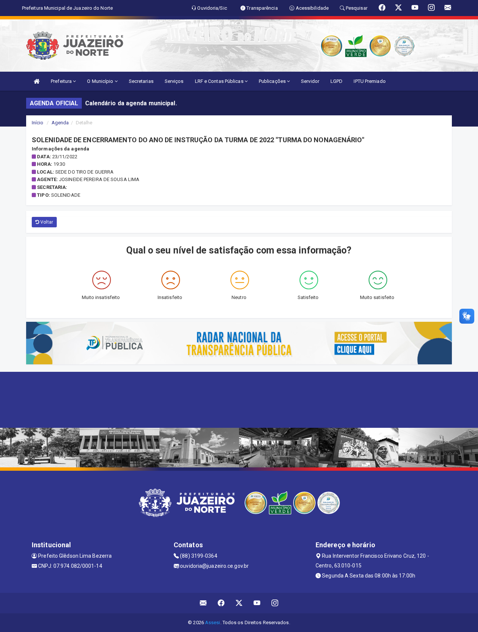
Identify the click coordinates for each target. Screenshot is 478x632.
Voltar (46, 222)
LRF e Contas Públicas (220, 81)
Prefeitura (62, 81)
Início (38, 122)
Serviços (174, 81)
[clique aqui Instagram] (275, 603)
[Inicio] (36, 81)
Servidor (310, 81)
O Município (100, 81)
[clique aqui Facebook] (221, 603)
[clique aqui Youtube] (257, 603)
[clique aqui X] (239, 603)
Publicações (273, 81)
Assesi (212, 622)
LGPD (336, 81)
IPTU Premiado (369, 81)
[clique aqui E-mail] (203, 603)
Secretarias (141, 81)
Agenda (60, 122)
